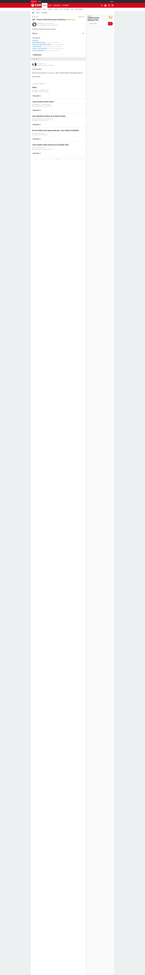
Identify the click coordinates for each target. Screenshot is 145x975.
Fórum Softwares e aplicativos (53, 46)
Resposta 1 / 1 (36, 59)
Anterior (36, 16)
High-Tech (33, 1)
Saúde (39, 1)
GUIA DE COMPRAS (79, 9)
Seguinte (80, 16)
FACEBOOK (50, 9)
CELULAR (44, 9)
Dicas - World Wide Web (52, 50)
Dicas (50, 5)
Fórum (45, 5)
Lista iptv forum (37, 46)
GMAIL (72, 9)
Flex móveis (50, 73)
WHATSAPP (38, 9)
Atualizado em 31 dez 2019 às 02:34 (45, 65)
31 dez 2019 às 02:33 (53, 25)
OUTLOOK (56, 9)
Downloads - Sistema (52, 42)
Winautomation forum (38, 42)
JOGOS (32, 9)
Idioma (112, 1)
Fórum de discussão (38, 50)
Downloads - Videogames (55, 48)
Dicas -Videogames (58, 44)
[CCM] (36, 5)
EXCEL (61, 9)
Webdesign (44, 12)
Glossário (65, 5)
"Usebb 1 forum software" (39, 48)
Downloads (57, 5)
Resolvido (68, 19)
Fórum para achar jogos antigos (41, 44)
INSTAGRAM (66, 9)
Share (36, 33)
